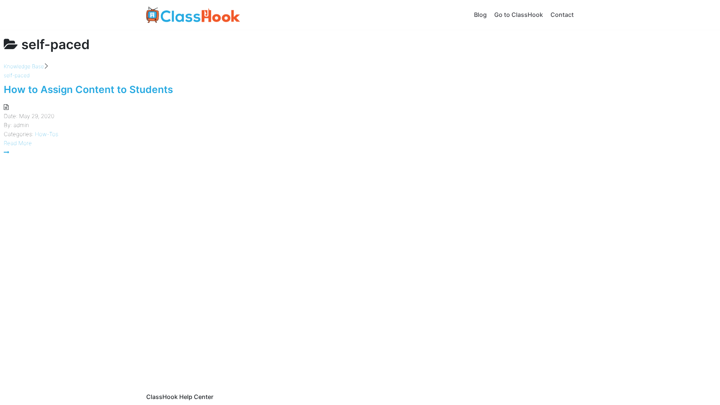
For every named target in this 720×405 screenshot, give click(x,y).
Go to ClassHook (518, 14)
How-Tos (46, 134)
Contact (562, 14)
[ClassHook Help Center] (193, 15)
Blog (480, 14)
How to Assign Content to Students (88, 89)
